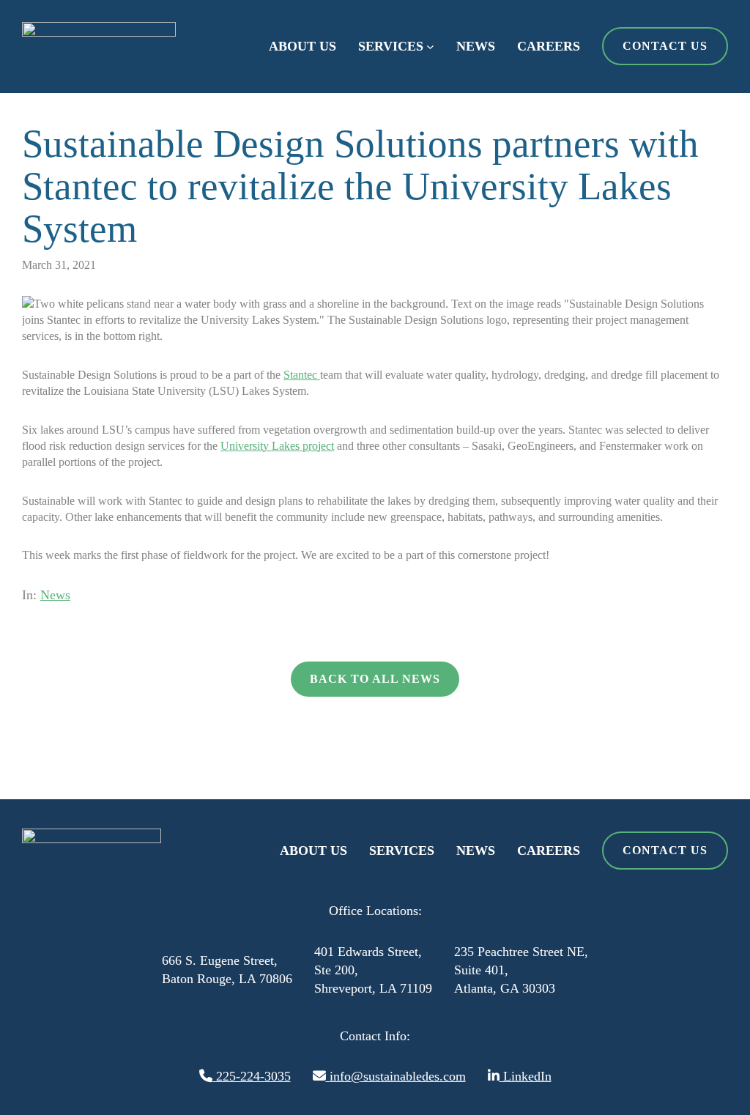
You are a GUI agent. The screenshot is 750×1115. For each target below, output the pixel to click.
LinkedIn (526, 1076)
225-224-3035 (251, 1076)
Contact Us (665, 46)
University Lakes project (277, 446)
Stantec (301, 374)
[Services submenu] (430, 46)
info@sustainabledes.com (398, 1076)
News (55, 595)
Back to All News (375, 679)
